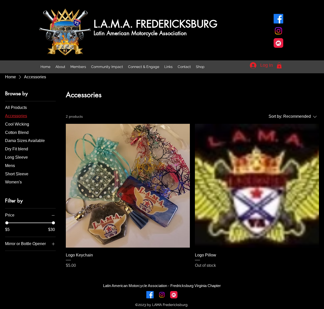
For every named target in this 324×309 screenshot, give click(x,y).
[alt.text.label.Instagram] (278, 31)
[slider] (7, 223)
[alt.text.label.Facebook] (278, 18)
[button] (279, 65)
